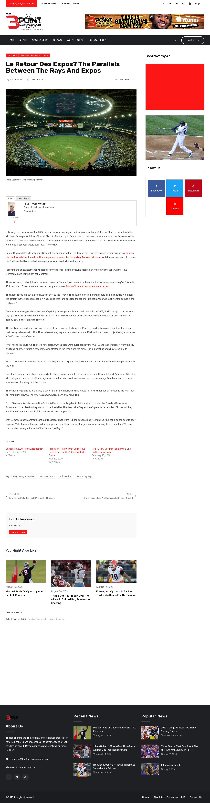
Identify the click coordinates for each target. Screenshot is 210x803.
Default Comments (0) (16, 619)
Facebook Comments (37, 619)
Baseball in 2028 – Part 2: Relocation (24, 448)
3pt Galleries (97, 40)
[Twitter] (14, 222)
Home (11, 40)
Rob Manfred (66, 476)
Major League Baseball (24, 476)
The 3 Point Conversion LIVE (169, 797)
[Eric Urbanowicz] (11, 209)
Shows (57, 40)
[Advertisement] (175, 87)
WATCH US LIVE (75, 40)
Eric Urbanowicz (17, 79)
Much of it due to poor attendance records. (88, 286)
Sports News (40, 40)
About (23, 40)
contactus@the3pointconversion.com (29, 759)
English (198, 3)
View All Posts (18, 532)
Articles (12, 55)
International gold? (171, 765)
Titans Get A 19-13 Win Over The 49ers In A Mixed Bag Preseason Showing (70, 599)
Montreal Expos (47, 476)
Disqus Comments (57, 619)
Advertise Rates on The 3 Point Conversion (61, 3)
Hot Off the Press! (30, 55)
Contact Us (193, 40)
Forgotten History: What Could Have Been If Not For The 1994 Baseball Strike (67, 452)
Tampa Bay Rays (84, 476)
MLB (46, 55)
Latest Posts (23, 198)
